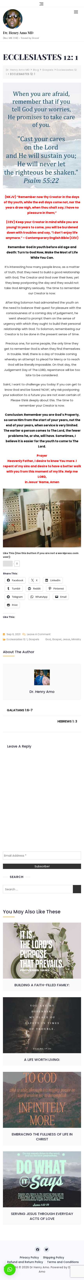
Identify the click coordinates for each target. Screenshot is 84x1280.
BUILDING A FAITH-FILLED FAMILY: (42, 985)
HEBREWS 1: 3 (67, 721)
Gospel (56, 639)
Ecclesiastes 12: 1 (17, 639)
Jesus (66, 639)
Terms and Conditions (63, 1262)
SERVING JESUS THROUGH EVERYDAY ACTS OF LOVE (42, 1216)
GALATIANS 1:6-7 (20, 710)
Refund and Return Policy (25, 1262)
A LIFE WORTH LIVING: (42, 1059)
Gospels (34, 639)
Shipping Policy (53, 1257)
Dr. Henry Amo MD (18, 32)
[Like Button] (8, 564)
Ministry (76, 639)
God (48, 639)
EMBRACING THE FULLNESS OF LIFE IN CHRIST (42, 1137)
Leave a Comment (38, 634)
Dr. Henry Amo (42, 691)
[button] (77, 12)
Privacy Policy (29, 1257)
